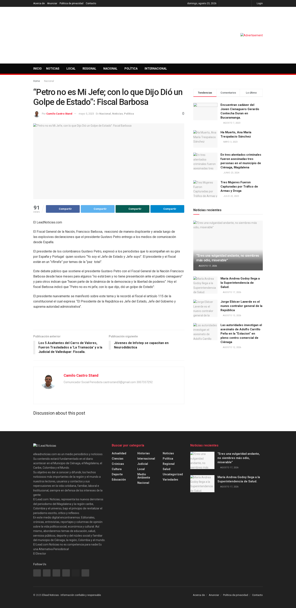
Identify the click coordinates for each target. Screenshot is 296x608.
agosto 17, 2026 (207, 266)
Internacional (156, 68)
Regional (89, 68)
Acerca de (39, 3)
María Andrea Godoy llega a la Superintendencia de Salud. (240, 283)
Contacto (91, 3)
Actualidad (119, 453)
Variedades (170, 479)
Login (259, 3)
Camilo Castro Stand (59, 113)
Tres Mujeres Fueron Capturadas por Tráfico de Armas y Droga (239, 186)
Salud (166, 469)
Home (36, 81)
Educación (119, 479)
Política (131, 68)
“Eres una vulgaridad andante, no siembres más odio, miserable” (238, 458)
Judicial (142, 463)
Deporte (117, 474)
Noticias (52, 68)
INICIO (37, 68)
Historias (143, 453)
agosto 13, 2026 (231, 315)
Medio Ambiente (143, 476)
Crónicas (118, 463)
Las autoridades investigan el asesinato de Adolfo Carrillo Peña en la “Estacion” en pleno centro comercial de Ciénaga (241, 333)
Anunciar (52, 3)
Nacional (110, 68)
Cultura (117, 469)
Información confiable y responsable (81, 595)
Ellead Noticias (50, 595)
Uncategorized (173, 474)
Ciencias (117, 458)
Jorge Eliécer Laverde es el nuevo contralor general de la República (241, 306)
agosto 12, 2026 (231, 347)
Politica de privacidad (71, 3)
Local (71, 68)
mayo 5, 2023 (86, 113)
